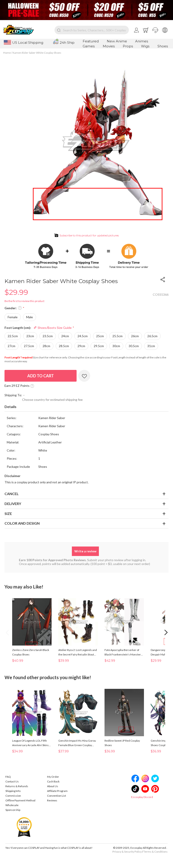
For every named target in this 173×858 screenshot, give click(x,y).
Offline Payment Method (20, 800)
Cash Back (53, 781)
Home (7, 52)
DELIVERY (13, 503)
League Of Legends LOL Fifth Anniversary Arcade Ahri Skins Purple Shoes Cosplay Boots (30, 743)
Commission (13, 795)
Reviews (52, 800)
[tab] (86, 407)
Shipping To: (13, 395)
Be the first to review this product (24, 301)
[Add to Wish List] (84, 376)
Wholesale (11, 805)
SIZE (8, 513)
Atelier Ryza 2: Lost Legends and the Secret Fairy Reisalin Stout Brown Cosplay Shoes (77, 652)
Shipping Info (12, 791)
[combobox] (92, 30)
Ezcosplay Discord (142, 797)
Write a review (85, 551)
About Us (52, 786)
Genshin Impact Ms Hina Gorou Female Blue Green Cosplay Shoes (77, 743)
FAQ (8, 776)
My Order (53, 776)
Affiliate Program (57, 791)
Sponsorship (12, 810)
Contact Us (12, 781)
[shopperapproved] (24, 827)
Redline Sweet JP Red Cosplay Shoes (122, 743)
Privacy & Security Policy (127, 851)
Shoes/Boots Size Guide (54, 328)
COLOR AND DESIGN (22, 523)
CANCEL (12, 493)
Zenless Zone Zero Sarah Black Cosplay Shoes (30, 652)
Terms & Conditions (155, 851)
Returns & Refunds (16, 786)
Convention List (56, 795)
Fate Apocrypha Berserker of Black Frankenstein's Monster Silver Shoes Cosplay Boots (123, 652)
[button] (155, 30)
